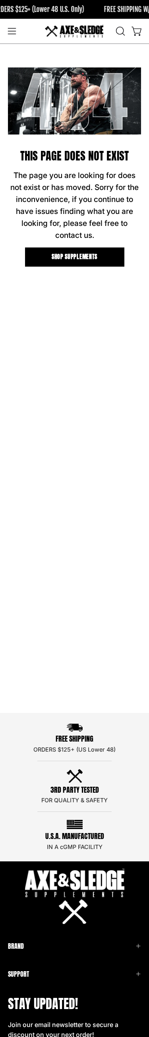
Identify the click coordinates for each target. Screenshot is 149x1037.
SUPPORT (18, 974)
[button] (119, 31)
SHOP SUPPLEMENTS (74, 257)
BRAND (16, 946)
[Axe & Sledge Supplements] (74, 31)
